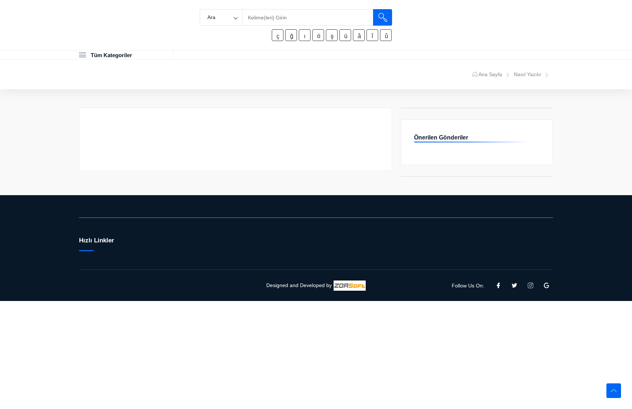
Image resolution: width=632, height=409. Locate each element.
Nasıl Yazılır (527, 74)
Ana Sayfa (490, 74)
